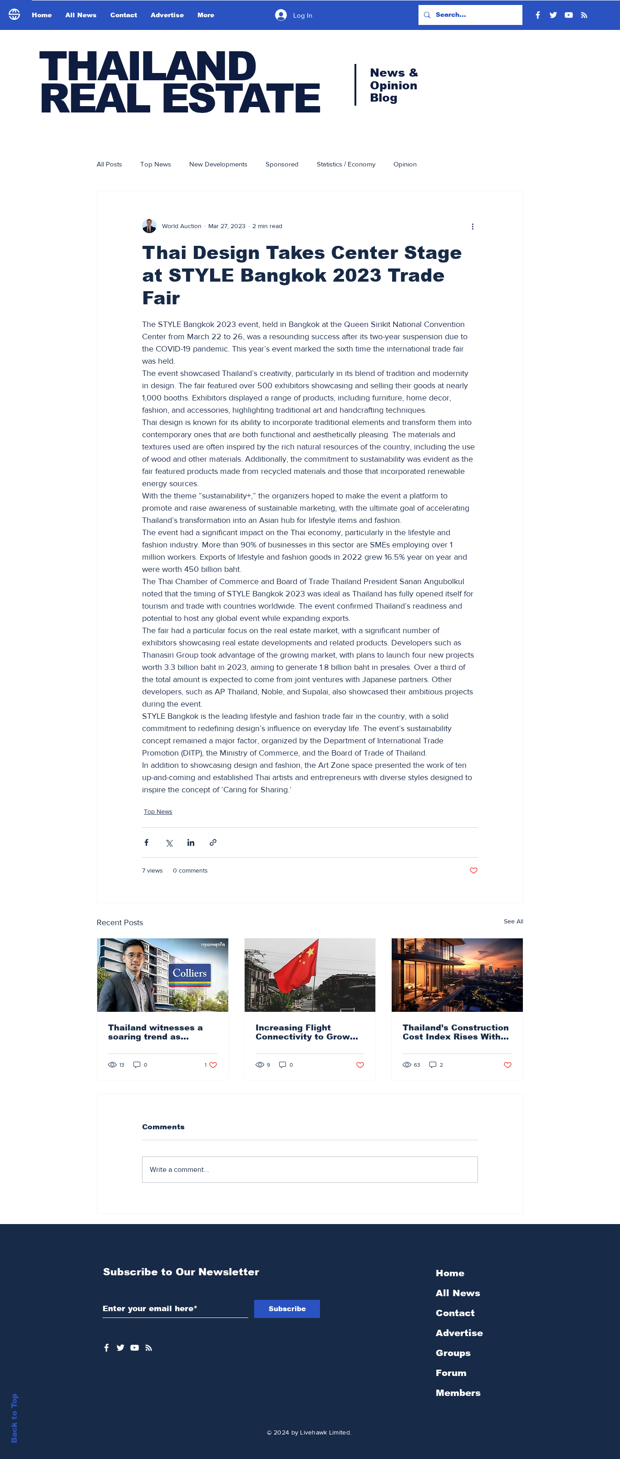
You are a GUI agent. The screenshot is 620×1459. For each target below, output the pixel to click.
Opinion (405, 164)
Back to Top (14, 1418)
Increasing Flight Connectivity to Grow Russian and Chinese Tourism (303, 1032)
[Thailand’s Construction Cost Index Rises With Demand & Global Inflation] (457, 975)
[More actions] (472, 225)
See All (513, 921)
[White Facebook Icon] (106, 1347)
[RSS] (584, 15)
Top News (155, 164)
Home (450, 1273)
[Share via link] (213, 842)
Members (458, 1393)
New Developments (218, 164)
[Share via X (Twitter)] (168, 842)
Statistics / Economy (346, 164)
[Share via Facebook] (146, 842)
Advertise (459, 1333)
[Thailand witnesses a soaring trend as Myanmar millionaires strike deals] (162, 975)
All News (458, 1293)
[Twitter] (553, 15)
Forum (451, 1373)
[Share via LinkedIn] (191, 842)
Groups (453, 1353)
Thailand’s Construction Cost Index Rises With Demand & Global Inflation (456, 1032)
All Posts (109, 164)
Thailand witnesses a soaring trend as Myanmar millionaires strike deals (156, 1032)
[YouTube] (569, 15)
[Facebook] (538, 15)
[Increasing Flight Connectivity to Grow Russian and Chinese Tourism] (310, 975)
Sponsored (282, 164)
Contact (455, 1313)
